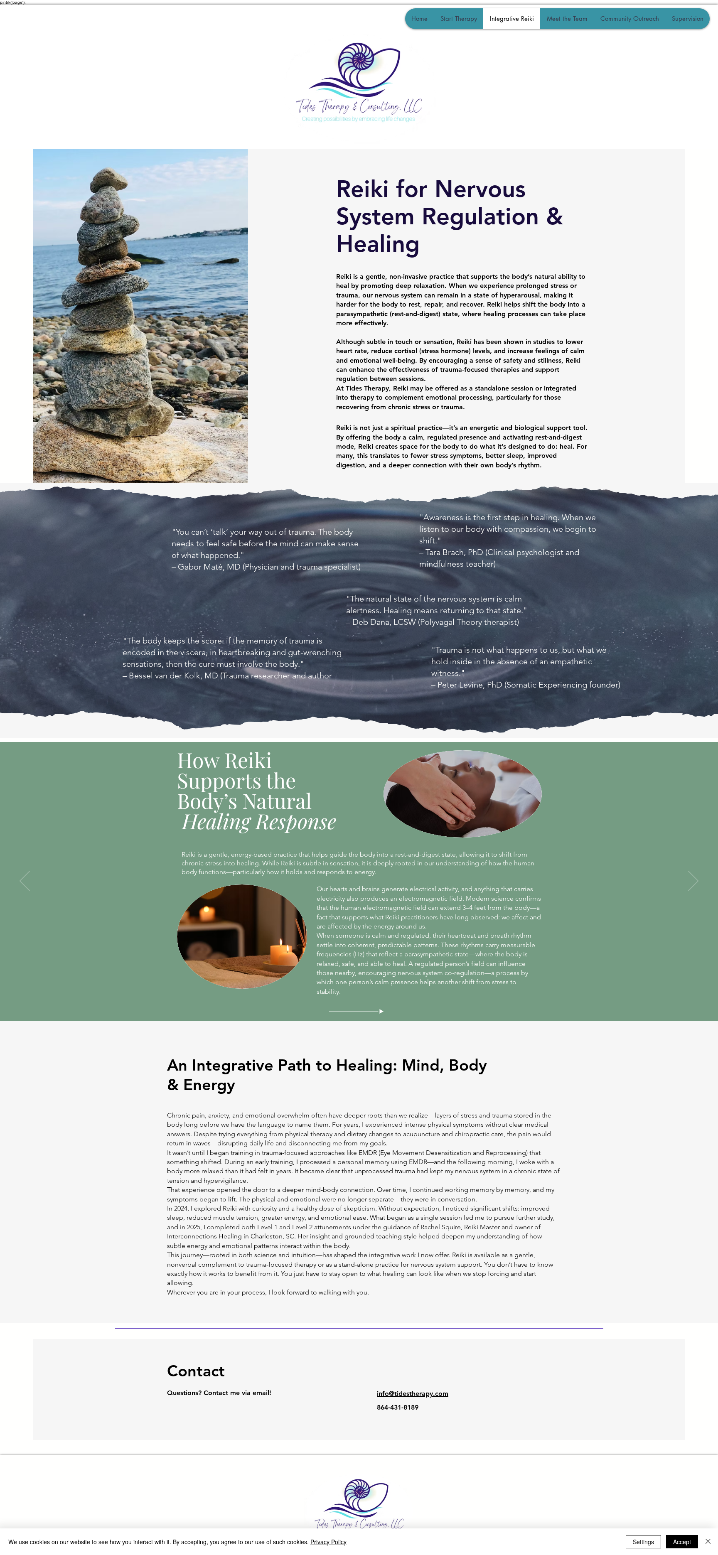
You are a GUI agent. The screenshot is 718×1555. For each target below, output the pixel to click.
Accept (682, 1542)
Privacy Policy (328, 1542)
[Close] (708, 1541)
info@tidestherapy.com (412, 1394)
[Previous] (25, 881)
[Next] (693, 881)
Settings (643, 1542)
